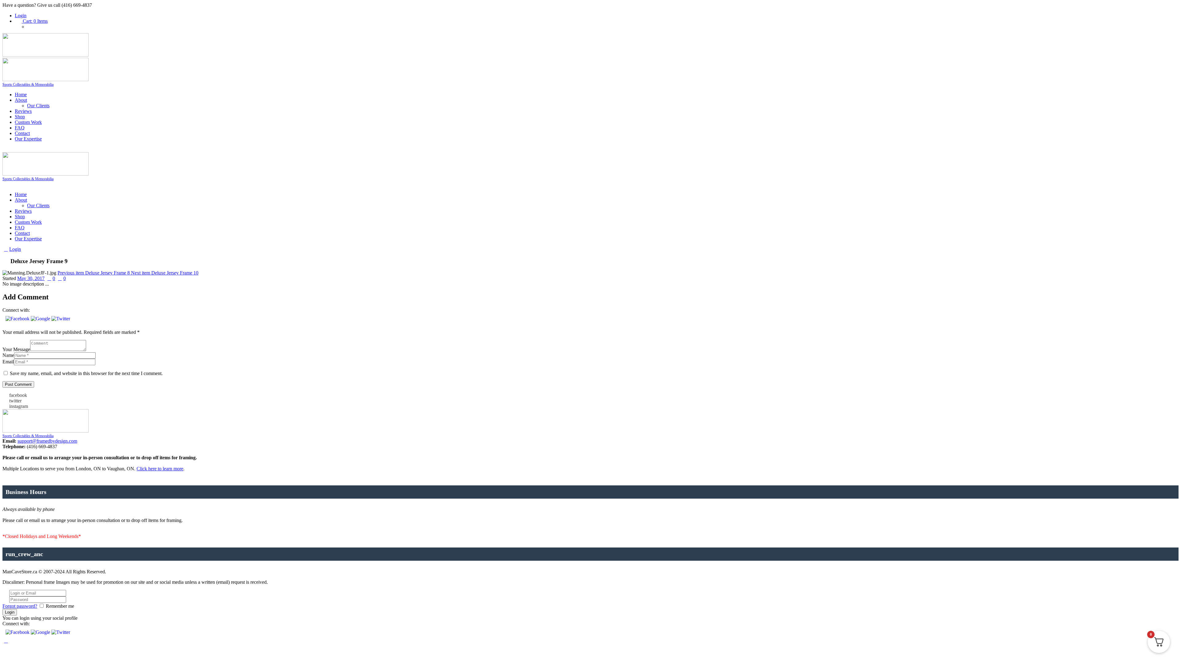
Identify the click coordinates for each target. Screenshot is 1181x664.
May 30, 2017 (31, 278)
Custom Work (28, 122)
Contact (22, 133)
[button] (18, 318)
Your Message (16, 349)
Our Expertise (28, 138)
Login (20, 15)
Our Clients (38, 105)
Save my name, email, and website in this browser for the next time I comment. (86, 373)
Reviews (23, 111)
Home (21, 94)
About (21, 100)
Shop (20, 116)
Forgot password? (19, 606)
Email (8, 361)
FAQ (20, 127)
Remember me (60, 606)
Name (8, 355)
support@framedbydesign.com (47, 441)
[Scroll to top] (5, 640)
